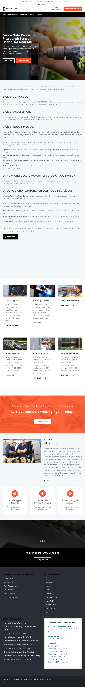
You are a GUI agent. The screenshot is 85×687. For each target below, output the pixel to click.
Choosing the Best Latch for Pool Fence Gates (19, 652)
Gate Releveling (9, 590)
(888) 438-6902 (56, 10)
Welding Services (9, 582)
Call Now (8, 61)
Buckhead (48, 593)
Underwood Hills (51, 597)
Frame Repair (8, 578)
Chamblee (48, 590)
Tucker (47, 578)
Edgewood (49, 612)
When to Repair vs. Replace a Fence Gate (18, 644)
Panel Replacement (10, 586)
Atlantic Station (50, 605)
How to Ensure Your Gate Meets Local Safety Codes (21, 641)
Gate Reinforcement (11, 597)
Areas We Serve (12, 14)
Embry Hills (49, 582)
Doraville (48, 586)
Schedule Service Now (73, 9)
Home (5, 14)
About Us (32, 14)
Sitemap (49, 679)
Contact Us (42, 4)
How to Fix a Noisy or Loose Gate (15, 633)
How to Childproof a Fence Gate (15, 623)
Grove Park (49, 601)
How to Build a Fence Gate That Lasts (17, 648)
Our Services (23, 14)
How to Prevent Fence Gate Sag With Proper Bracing (22, 656)
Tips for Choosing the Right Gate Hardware (18, 659)
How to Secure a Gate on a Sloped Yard (17, 637)
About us (47, 480)
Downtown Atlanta (51, 608)
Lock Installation (9, 593)
